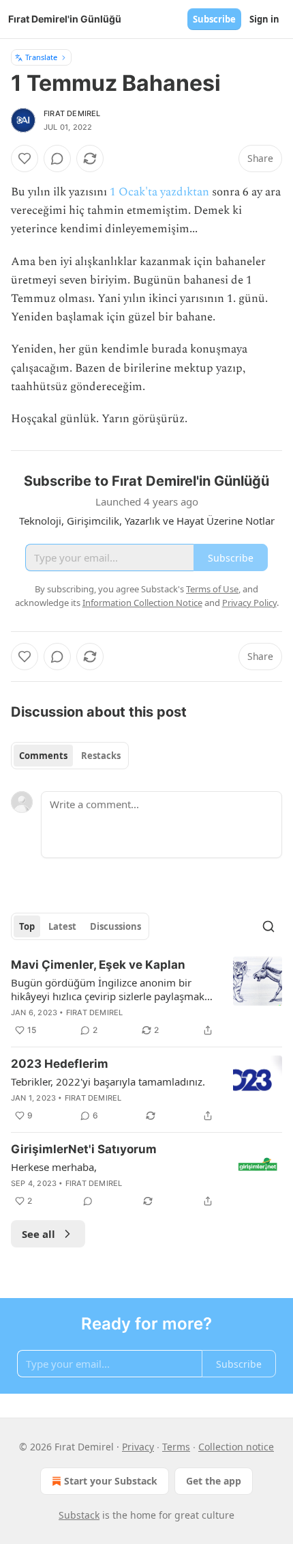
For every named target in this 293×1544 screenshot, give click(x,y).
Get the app (213, 1480)
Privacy (138, 1446)
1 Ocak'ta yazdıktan (159, 192)
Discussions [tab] (115, 926)
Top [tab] (27, 926)
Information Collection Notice (142, 602)
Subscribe (214, 19)
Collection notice (236, 1446)
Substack (79, 1514)
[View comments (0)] (57, 158)
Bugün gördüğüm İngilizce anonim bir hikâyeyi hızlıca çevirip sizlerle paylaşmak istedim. (107, 989)
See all (38, 1234)
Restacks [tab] (101, 755)
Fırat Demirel (72, 113)
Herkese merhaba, (54, 1167)
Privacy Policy (249, 602)
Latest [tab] (62, 926)
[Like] (24, 158)
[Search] (268, 926)
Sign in (264, 19)
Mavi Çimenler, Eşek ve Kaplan (98, 964)
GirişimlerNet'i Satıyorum (84, 1149)
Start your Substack (110, 1480)
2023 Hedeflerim (59, 1064)
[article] (146, 997)
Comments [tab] (43, 755)
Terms (176, 1446)
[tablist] (70, 755)
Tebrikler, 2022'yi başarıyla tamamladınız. (108, 1081)
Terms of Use (212, 589)
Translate (41, 57)
